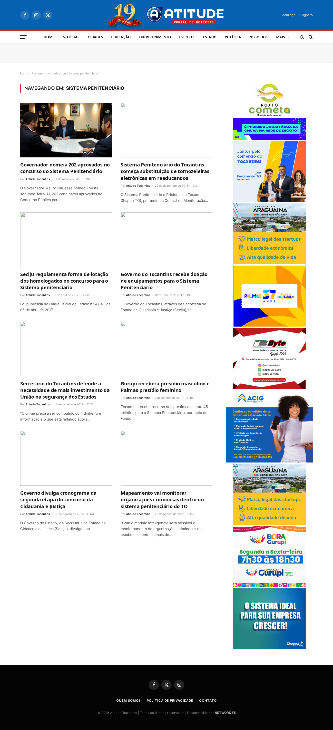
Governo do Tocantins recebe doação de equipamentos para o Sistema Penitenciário (164, 281)
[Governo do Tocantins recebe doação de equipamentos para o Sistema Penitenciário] (166, 239)
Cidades (95, 37)
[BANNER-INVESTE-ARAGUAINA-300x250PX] (269, 263)
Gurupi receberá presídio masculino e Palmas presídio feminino (165, 386)
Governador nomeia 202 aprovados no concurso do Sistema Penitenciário (65, 168)
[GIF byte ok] (269, 387)
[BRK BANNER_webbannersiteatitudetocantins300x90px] (269, 138)
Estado (209, 37)
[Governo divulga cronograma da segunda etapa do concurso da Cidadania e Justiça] (66, 458)
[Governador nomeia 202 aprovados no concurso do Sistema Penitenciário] (66, 130)
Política (233, 37)
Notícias (71, 37)
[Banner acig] (269, 461)
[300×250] (269, 325)
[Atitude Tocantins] (166, 15)
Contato (207, 700)
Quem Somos (128, 700)
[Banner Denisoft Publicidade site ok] (269, 648)
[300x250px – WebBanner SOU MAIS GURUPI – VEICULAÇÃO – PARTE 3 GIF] (269, 586)
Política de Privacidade (170, 700)
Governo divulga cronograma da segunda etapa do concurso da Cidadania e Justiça (58, 499)
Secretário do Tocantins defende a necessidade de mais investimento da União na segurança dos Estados (65, 390)
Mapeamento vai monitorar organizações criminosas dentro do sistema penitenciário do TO (162, 499)
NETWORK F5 (225, 713)
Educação (121, 37)
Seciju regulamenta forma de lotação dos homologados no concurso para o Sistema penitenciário (64, 281)
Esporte (187, 37)
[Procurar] (310, 37)
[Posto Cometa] (269, 115)
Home (49, 37)
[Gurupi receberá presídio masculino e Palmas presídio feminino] (166, 349)
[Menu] (23, 37)
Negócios (258, 37)
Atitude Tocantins (38, 179)
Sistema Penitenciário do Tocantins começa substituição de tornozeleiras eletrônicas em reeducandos (165, 171)
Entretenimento (155, 37)
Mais (280, 37)
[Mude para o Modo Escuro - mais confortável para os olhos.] (302, 37)
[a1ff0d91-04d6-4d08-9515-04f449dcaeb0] (269, 201)
